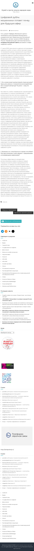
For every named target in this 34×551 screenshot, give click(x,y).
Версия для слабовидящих (12, 221)
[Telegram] (2, 231)
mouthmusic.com (6, 402)
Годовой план (6, 245)
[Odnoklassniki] (6, 231)
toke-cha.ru (5, 408)
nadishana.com (6, 404)
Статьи (4, 276)
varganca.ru (5, 414)
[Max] (13, 231)
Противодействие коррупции (10, 270)
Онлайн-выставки (7, 263)
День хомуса (5, 249)
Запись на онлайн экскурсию (10, 252)
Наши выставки (6, 254)
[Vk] (9, 231)
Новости (5, 202)
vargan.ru (4, 410)
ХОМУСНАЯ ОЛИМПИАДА (9, 281)
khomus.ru (5, 400)
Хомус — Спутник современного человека (13, 421)
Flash (19, 546)
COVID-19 (4, 240)
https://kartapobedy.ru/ (7, 449)
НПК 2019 (4, 259)
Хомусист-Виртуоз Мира (8, 279)
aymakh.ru (5, 391)
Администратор (14, 30)
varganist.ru (5, 417)
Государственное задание (9, 247)
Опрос (4, 266)
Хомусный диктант (7, 283)
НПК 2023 (4, 261)
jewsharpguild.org (6, 394)
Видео (4, 242)
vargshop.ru (5, 419)
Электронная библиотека (9, 286)
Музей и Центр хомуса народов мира (16, 10)
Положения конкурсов (8, 268)
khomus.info (5, 396)
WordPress (17, 548)
